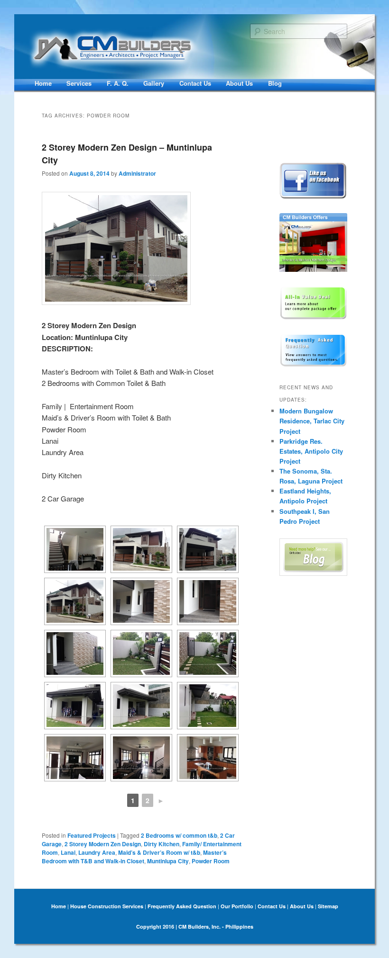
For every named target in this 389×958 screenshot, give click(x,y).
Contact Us (195, 83)
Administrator (137, 173)
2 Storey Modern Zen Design (103, 844)
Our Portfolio (237, 906)
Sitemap (328, 906)
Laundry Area (96, 852)
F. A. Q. (118, 83)
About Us (239, 83)
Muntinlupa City (168, 861)
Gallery (153, 83)
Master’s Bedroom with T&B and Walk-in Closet (134, 856)
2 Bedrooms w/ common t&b (179, 835)
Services (79, 83)
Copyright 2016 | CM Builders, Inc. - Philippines (194, 926)
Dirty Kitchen (161, 844)
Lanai (68, 852)
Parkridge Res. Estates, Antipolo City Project (311, 451)
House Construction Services (106, 906)
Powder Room (211, 861)
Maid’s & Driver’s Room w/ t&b (159, 852)
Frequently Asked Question (182, 906)
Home (43, 83)
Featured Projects (91, 835)
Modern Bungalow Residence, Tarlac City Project (311, 420)
